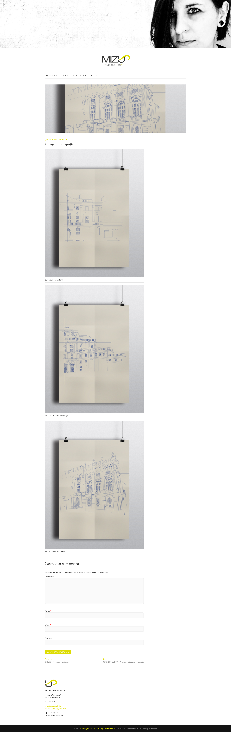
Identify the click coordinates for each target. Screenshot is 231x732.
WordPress (153, 729)
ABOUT (83, 76)
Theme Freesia (133, 729)
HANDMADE (65, 76)
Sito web (48, 638)
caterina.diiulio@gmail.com (55, 709)
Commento (49, 577)
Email (48, 625)
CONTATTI (93, 76)
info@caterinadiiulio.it (53, 706)
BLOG (75, 76)
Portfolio (51, 76)
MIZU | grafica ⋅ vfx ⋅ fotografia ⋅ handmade (98, 728)
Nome (48, 611)
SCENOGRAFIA (64, 140)
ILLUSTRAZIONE (52, 140)
